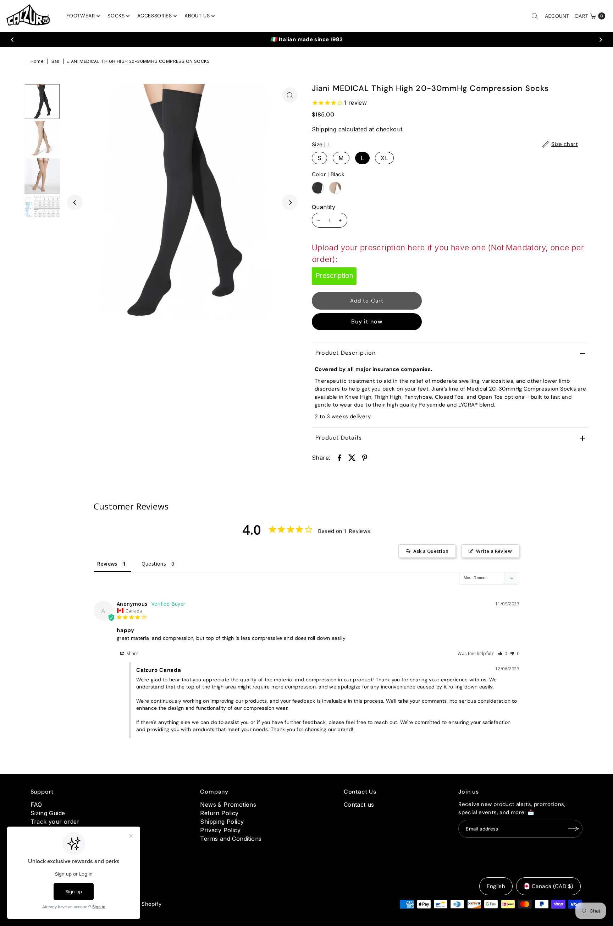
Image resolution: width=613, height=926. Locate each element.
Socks (116, 15)
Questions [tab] (154, 563)
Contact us (359, 804)
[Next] (600, 39)
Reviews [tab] (107, 563)
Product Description (345, 352)
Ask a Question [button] (430, 551)
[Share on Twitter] (352, 457)
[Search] (534, 16)
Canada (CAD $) (552, 886)
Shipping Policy (222, 821)
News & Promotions (228, 804)
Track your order (55, 821)
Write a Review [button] (494, 551)
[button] (502, 653)
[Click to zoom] (290, 95)
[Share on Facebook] (339, 457)
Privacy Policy (220, 830)
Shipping (324, 129)
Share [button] (132, 653)
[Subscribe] (573, 829)
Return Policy (219, 813)
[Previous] (12, 39)
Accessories (154, 15)
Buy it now (367, 321)
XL (384, 158)
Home (37, 61)
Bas (55, 61)
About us (197, 15)
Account (557, 16)
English (496, 886)
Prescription (334, 276)
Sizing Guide (48, 813)
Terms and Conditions (230, 838)
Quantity (323, 207)
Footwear (80, 15)
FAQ (36, 804)
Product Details (338, 437)
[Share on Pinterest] (364, 457)
